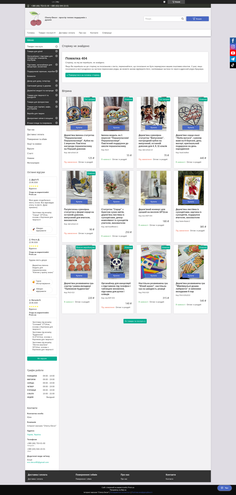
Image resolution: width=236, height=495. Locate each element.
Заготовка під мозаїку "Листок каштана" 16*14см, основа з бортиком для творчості (42, 346)
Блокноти (31, 76)
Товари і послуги (46, 33)
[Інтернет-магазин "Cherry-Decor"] (35, 18)
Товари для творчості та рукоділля (38, 96)
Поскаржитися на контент (120, 492)
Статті (30, 153)
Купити (79, 127)
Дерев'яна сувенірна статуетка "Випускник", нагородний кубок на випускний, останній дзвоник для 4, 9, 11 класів (153, 140)
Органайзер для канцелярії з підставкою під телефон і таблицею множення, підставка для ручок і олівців (116, 288)
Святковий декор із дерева (39, 86)
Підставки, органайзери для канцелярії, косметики (39, 66)
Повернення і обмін (84, 479)
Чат (226, 488)
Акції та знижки (34, 144)
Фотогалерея (33, 163)
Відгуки (30, 148)
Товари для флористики (38, 102)
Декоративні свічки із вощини (40, 118)
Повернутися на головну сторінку (84, 75)
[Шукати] (182, 18)
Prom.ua (131, 487)
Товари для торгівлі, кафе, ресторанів (39, 108)
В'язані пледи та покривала (39, 123)
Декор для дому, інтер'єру (38, 81)
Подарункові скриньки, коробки (41, 71)
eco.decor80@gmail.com (38, 462)
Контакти (94, 33)
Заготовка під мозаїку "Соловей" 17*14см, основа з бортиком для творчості (42, 325)
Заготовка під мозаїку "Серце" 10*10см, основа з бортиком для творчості (42, 216)
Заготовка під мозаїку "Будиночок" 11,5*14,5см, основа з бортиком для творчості (42, 335)
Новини (30, 158)
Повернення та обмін (37, 139)
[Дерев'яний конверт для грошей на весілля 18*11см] (154, 188)
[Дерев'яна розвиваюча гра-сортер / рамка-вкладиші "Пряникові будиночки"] (79, 262)
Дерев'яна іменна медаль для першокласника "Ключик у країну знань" (43, 269)
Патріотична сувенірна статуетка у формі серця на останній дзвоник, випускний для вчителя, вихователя (79, 214)
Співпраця (107, 33)
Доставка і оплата (67, 33)
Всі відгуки (42, 358)
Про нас (82, 33)
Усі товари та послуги (134, 321)
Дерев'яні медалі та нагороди (40, 90)
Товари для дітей (34, 51)
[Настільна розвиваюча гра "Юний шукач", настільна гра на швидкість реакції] (154, 262)
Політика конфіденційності (142, 492)
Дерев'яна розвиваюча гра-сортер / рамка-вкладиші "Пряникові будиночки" (79, 286)
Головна (31, 33)
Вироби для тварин (35, 113)
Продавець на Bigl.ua (118, 490)
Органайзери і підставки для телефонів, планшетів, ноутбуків (40, 58)
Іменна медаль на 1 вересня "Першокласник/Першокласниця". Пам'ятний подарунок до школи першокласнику (115, 140)
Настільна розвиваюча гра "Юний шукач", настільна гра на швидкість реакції (153, 286)
